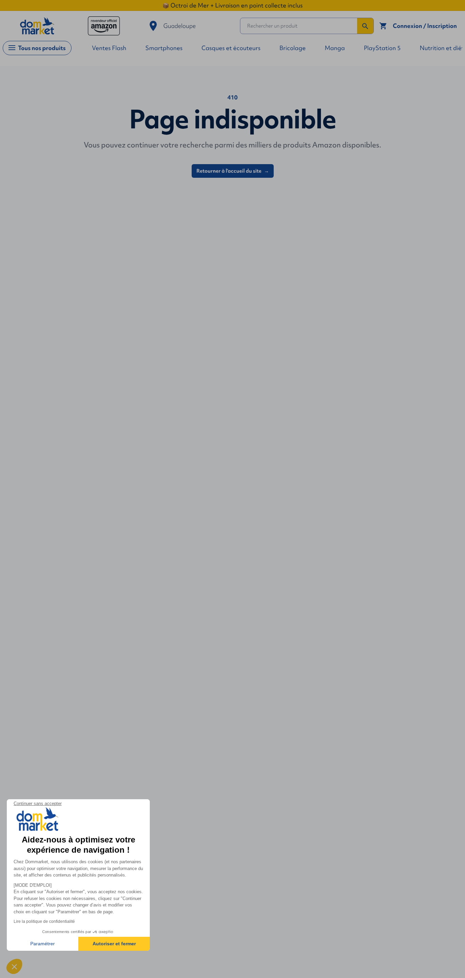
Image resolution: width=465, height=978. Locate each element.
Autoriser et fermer (114, 943)
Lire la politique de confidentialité (44, 921)
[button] (14, 966)
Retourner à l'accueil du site (232, 171)
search (365, 26)
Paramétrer (42, 943)
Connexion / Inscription (425, 26)
